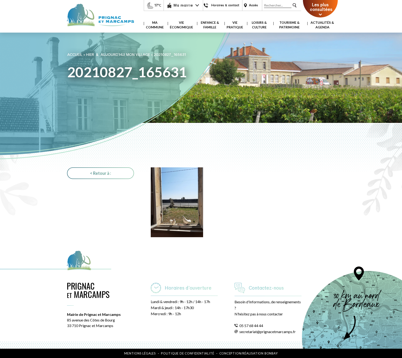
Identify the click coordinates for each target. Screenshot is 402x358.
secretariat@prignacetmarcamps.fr (267, 331)
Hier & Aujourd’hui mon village (118, 54)
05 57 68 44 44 (251, 325)
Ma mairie (183, 5)
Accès (253, 5)
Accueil (74, 54)
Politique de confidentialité (187, 353)
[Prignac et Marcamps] (100, 28)
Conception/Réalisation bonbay (248, 353)
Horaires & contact (225, 5)
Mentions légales (140, 353)
